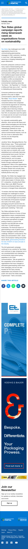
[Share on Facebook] (3, 286)
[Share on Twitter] (8, 286)
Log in (3, 532)
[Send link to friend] (23, 286)
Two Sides (4, 49)
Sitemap (3, 530)
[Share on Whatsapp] (13, 286)
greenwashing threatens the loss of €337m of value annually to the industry (13, 242)
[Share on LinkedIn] (18, 286)
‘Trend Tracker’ (13, 98)
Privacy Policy (12, 530)
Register (20, 530)
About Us (9, 532)
